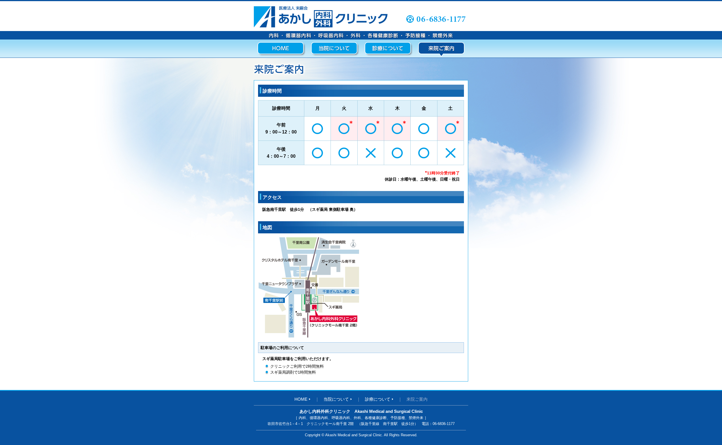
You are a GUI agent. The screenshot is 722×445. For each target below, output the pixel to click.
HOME (300, 399)
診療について (377, 399)
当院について (336, 399)
